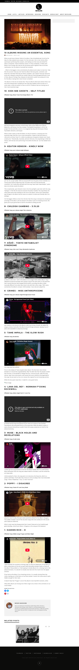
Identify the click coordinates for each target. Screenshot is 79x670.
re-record (12, 371)
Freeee (33, 135)
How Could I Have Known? (39, 184)
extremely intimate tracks (35, 566)
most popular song (37, 239)
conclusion (36, 327)
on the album (30, 422)
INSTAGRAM (19, 1)
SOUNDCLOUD (25, 1)
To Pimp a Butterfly (34, 63)
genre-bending (8, 526)
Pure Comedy (11, 65)
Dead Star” (16, 479)
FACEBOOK (7, 1)
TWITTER (13, 1)
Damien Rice (14, 530)
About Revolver (65, 14)
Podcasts (45, 14)
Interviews (30, 14)
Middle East (54, 14)
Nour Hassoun (9, 55)
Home (9, 14)
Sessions (38, 14)
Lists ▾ (15, 14)
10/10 (43, 127)
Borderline (23, 371)
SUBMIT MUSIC (59, 653)
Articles (21, 14)
